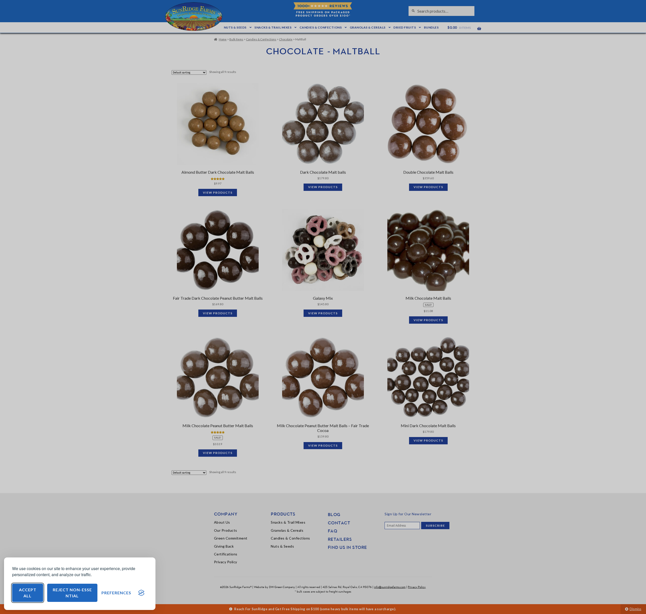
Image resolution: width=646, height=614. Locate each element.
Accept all (27, 592)
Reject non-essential (72, 592)
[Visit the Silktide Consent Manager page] (141, 593)
